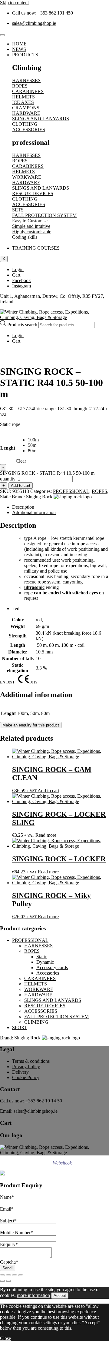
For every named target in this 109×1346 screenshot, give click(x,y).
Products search (22, 324)
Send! (7, 1268)
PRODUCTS (25, 54)
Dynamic (45, 962)
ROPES (99, 491)
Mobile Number (16, 1232)
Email (7, 1208)
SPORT (19, 1027)
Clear (21, 461)
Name (7, 1197)
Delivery (20, 1072)
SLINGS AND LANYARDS (52, 1000)
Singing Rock (39, 496)
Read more (45, 835)
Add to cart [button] (48, 790)
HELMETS (35, 983)
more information (33, 1295)
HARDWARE (38, 994)
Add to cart (20, 485)
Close (5, 1338)
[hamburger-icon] (2, 35)
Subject (8, 1220)
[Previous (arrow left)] (2, 1281)
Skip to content (14, 2)
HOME (19, 43)
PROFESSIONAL (71, 491)
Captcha (9, 1262)
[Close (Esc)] (20, 1275)
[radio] (33, 440)
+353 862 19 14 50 (43, 1100)
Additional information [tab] (34, 512)
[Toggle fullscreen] (8, 1275)
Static (5, 496)
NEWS (19, 49)
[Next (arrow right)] (8, 1281)
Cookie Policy (25, 1077)
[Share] (14, 1275)
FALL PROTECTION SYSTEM (56, 1016)
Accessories (47, 972)
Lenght (7, 447)
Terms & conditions (31, 1061)
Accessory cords (52, 967)
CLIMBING (36, 1022)
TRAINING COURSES (36, 248)
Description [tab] (23, 507)
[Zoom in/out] (2, 1275)
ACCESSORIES (40, 1011)
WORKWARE (38, 989)
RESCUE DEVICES (44, 1005)
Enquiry (9, 1244)
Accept (60, 1295)
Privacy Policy (26, 1066)
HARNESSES (38, 945)
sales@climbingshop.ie (36, 1111)
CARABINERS (40, 978)
